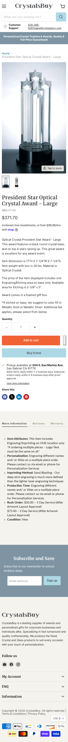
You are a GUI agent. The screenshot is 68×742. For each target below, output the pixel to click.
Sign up (52, 580)
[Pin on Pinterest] (26, 397)
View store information (18, 383)
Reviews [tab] (39, 423)
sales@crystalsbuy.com (47, 28)
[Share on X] (12, 397)
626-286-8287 (33, 26)
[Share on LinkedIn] (19, 397)
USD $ (56, 718)
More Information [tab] (14, 423)
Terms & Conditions (14, 713)
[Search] (61, 17)
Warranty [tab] (56, 423)
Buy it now (34, 353)
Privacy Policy (37, 713)
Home (6, 53)
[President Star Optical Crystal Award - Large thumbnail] (17, 182)
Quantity (7, 319)
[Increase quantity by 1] (35, 327)
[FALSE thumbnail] (5, 182)
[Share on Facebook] (5, 397)
